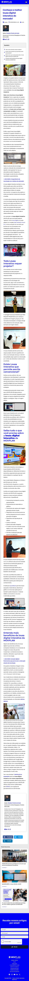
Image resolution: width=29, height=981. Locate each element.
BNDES (8, 786)
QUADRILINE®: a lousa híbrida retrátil (11, 884)
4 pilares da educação (18, 181)
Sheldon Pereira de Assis (11, 33)
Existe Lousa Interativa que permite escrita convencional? (14, 52)
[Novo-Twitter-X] (19, 974)
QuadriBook (13, 585)
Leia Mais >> (4, 867)
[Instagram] (8, 39)
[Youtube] (14, 974)
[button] (26, 2)
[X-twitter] (7, 39)
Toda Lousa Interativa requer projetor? (13, 49)
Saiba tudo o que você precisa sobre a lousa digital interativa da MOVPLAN (14, 55)
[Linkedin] (5, 39)
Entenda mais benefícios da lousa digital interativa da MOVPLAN (13, 59)
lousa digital (15, 220)
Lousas (6, 22)
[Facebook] (3, 39)
